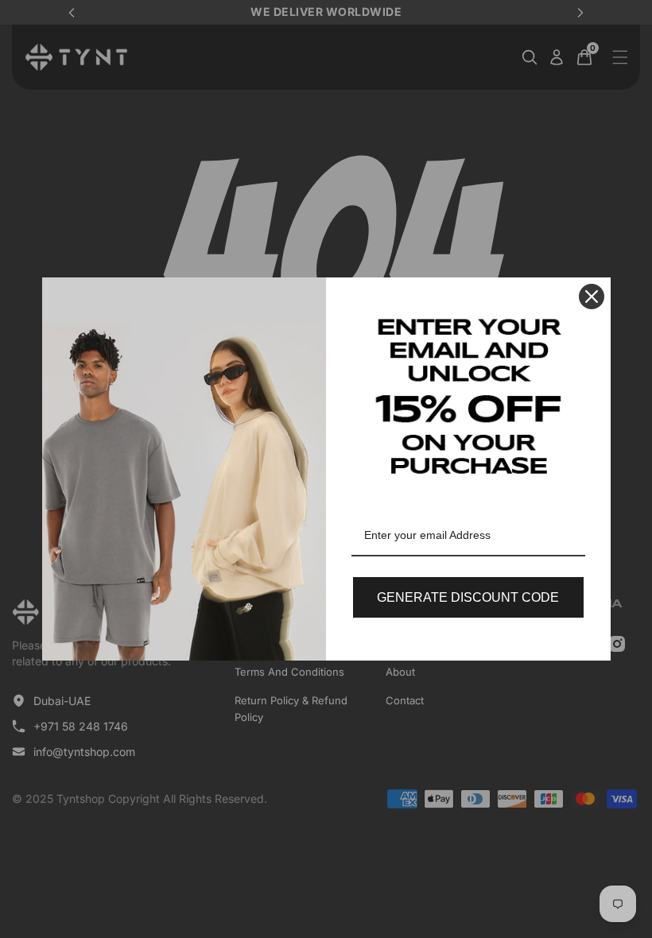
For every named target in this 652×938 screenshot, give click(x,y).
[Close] (591, 296)
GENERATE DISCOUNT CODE (468, 597)
